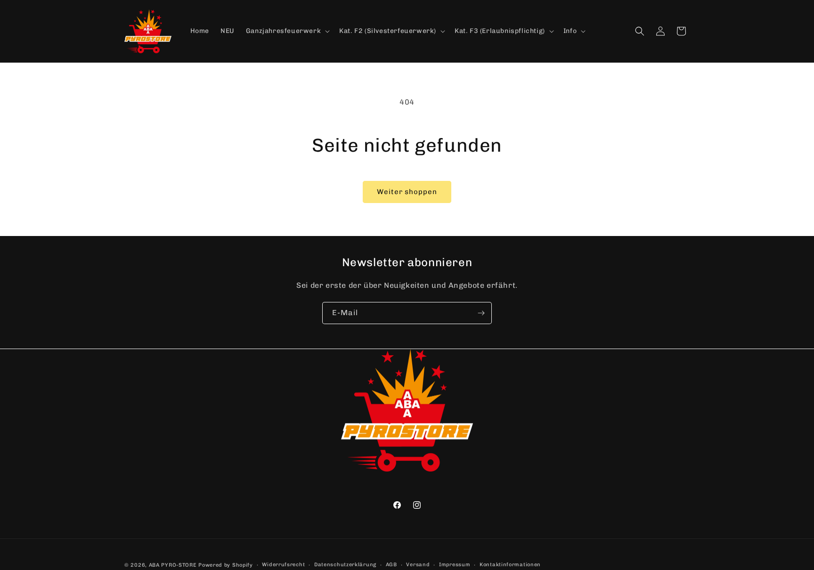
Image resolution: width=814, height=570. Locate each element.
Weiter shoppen (407, 191)
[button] (287, 31)
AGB (391, 565)
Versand (418, 565)
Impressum (454, 565)
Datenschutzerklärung (345, 565)
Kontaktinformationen (510, 565)
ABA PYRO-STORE (173, 565)
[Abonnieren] (481, 313)
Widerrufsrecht (283, 565)
